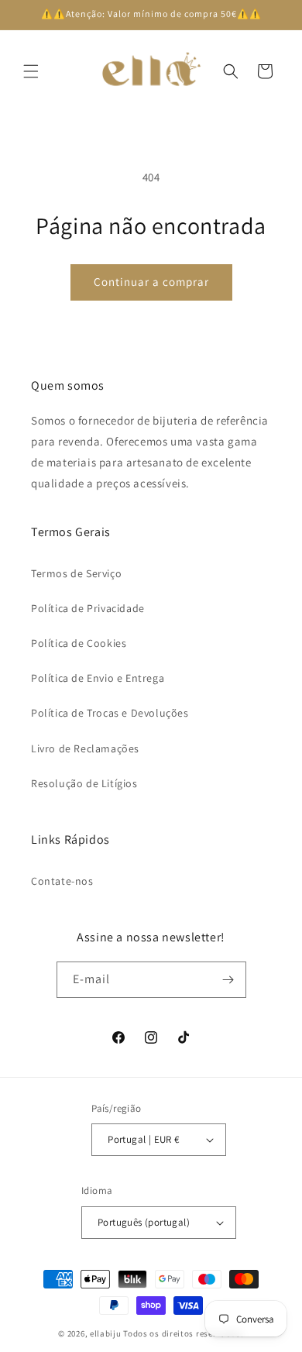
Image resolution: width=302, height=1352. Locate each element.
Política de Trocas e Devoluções (110, 713)
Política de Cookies (78, 643)
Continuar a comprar (151, 281)
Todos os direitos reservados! (183, 1333)
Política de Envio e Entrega (97, 678)
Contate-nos (62, 881)
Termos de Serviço (76, 573)
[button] (31, 71)
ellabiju (106, 1333)
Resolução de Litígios (84, 783)
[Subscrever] (228, 980)
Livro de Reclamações (85, 748)
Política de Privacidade (88, 608)
